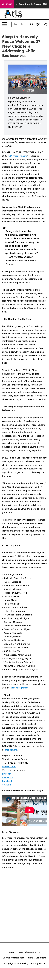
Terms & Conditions (36, 957)
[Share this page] (45, 24)
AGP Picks (7, 4)
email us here (9, 766)
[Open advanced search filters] (38, 24)
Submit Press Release (13, 957)
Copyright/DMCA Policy (16, 963)
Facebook (7, 781)
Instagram (7, 777)
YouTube (6, 784)
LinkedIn (6, 773)
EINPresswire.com (18, 156)
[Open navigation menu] (4, 24)
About (12, 952)
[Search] (31, 24)
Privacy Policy (38, 963)
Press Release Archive (29, 952)
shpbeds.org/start (19, 687)
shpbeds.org (11, 749)
